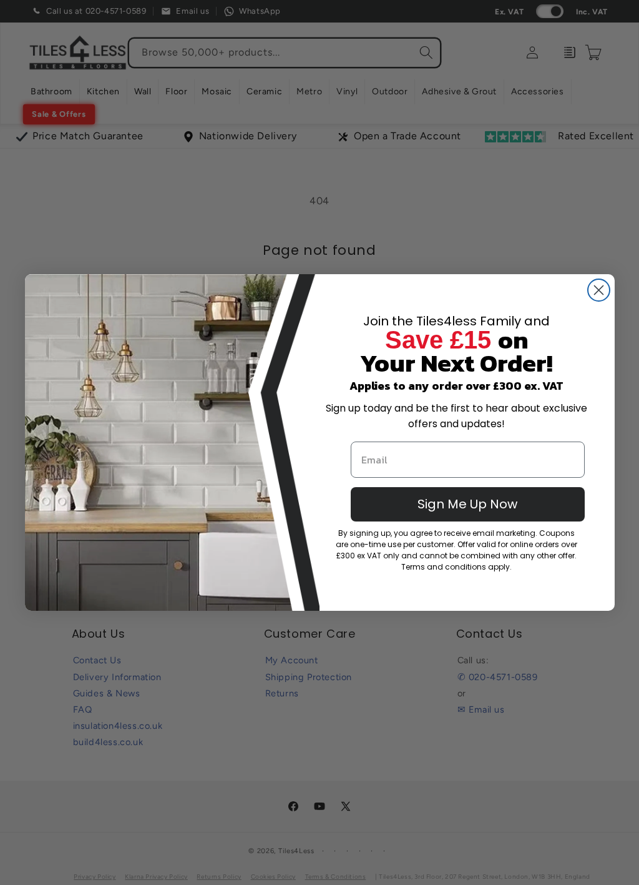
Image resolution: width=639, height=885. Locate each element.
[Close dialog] (599, 290)
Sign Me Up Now (467, 504)
